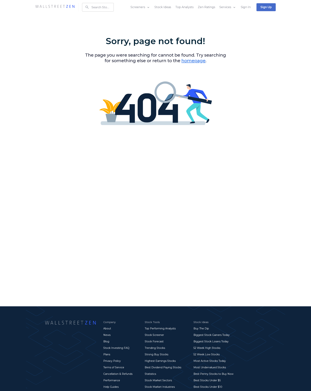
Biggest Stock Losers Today (211, 341)
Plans (106, 354)
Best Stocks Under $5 (207, 380)
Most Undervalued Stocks (209, 367)
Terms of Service (113, 367)
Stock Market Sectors (158, 380)
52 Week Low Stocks (206, 354)
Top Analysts (184, 7)
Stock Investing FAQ (116, 348)
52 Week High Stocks (206, 348)
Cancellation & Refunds (117, 374)
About (107, 328)
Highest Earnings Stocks (160, 361)
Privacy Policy (112, 361)
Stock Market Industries (160, 386)
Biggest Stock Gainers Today (211, 335)
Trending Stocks (155, 348)
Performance (111, 380)
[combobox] (98, 7)
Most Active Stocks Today (209, 361)
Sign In (246, 7)
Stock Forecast (154, 341)
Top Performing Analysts (160, 328)
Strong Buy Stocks (156, 354)
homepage (193, 60)
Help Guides (111, 386)
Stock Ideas (162, 7)
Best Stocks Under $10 (207, 386)
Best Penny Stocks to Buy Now (213, 374)
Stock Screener (154, 335)
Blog (106, 341)
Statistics (150, 374)
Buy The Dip (201, 328)
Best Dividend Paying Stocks (163, 367)
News (107, 335)
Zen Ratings (206, 7)
